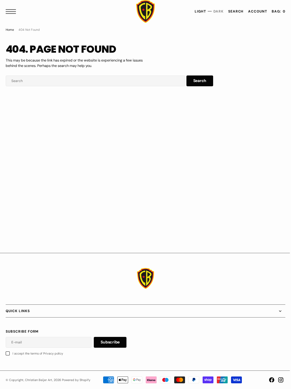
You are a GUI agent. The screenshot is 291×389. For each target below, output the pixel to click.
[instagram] (276, 379)
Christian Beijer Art (38, 380)
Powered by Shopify (76, 380)
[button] (12, 11)
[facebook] (267, 379)
